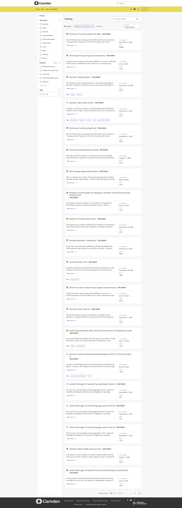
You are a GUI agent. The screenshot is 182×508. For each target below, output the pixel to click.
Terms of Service (116, 500)
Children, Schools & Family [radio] (50, 70)
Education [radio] (45, 81)
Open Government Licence (100, 500)
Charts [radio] (44, 28)
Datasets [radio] (45, 31)
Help (47, 9)
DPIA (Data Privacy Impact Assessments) (87, 55)
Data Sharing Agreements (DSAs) (83, 171)
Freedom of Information (83, 500)
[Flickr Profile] (138, 9)
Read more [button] (70, 45)
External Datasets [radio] (47, 35)
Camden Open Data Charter (81, 102)
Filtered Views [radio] (46, 43)
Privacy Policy (78, 504)
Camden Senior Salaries (79, 309)
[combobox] (132, 3)
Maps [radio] (44, 50)
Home (38, 9)
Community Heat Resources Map (83, 150)
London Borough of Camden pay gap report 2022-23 (92, 427)
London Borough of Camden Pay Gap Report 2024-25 (92, 384)
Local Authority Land (78, 262)
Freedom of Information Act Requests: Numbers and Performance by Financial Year (99, 193)
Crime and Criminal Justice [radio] (50, 78)
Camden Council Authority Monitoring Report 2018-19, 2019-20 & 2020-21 (100, 355)
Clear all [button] (99, 26)
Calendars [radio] (45, 24)
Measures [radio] (45, 54)
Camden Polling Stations (80, 77)
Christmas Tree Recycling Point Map (85, 34)
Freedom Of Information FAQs (82, 219)
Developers (54, 9)
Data (42, 9)
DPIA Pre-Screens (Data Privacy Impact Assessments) (92, 287)
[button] (55, 63)
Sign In (145, 9)
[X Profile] (131, 9)
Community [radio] (45, 74)
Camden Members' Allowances (82, 240)
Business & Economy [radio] (48, 66)
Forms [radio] (44, 47)
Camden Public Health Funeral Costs (85, 449)
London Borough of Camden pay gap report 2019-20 (92, 405)
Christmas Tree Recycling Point (82, 128)
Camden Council (68, 500)
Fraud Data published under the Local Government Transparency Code (100, 330)
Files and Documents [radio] (48, 39)
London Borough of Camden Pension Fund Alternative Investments (98, 470)
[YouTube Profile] (134, 9)
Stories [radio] (44, 58)
